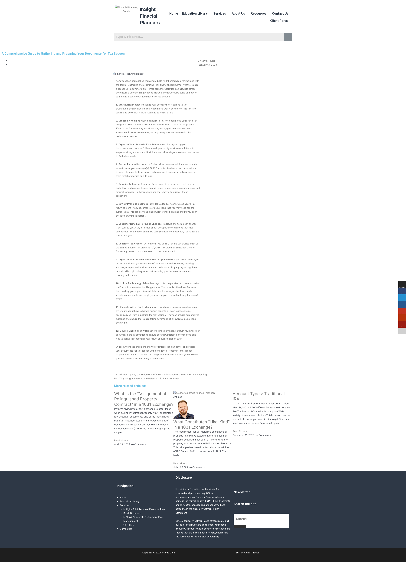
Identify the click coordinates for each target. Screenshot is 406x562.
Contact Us (280, 13)
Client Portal (279, 21)
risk (193, 295)
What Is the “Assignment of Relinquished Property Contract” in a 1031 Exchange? (143, 399)
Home (173, 13)
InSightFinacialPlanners (150, 16)
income (154, 128)
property (161, 188)
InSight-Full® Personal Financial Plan (144, 509)
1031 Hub (128, 525)
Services (219, 13)
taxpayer (133, 88)
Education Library (195, 13)
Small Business (132, 513)
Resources (258, 13)
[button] (195, 13)
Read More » (121, 440)
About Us (238, 13)
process (148, 92)
